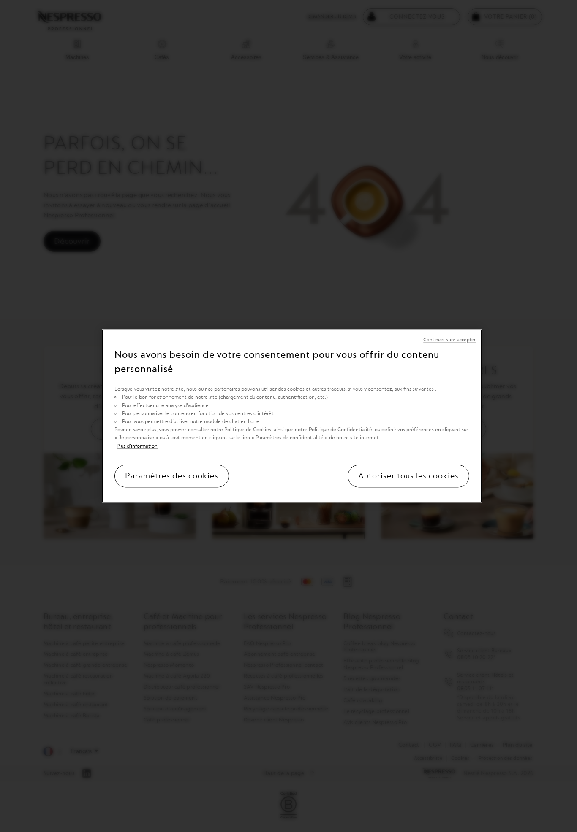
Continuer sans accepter (449, 340)
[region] (292, 415)
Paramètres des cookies (171, 476)
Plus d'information (137, 446)
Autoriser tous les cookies (408, 476)
